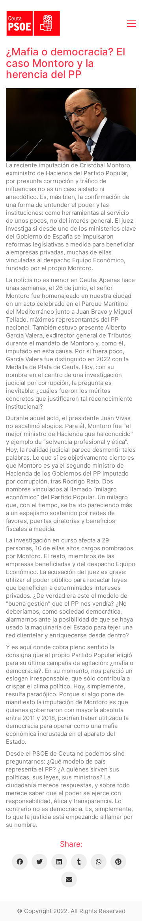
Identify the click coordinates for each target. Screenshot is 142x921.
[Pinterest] (118, 862)
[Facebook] (20, 862)
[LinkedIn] (59, 862)
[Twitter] (39, 862)
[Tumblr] (79, 862)
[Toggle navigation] (131, 23)
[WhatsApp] (98, 862)
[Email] (69, 879)
